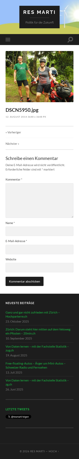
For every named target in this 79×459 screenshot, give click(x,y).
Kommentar (14, 179)
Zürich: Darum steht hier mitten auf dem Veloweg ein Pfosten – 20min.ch (38, 331)
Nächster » (12, 143)
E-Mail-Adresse (16, 241)
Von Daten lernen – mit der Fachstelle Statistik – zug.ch (37, 348)
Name (10, 223)
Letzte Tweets (18, 409)
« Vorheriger (13, 132)
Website (11, 259)
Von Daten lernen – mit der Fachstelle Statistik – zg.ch (37, 382)
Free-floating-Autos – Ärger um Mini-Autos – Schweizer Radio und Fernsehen (36, 365)
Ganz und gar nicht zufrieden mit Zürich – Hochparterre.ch (33, 314)
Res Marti (39, 12)
